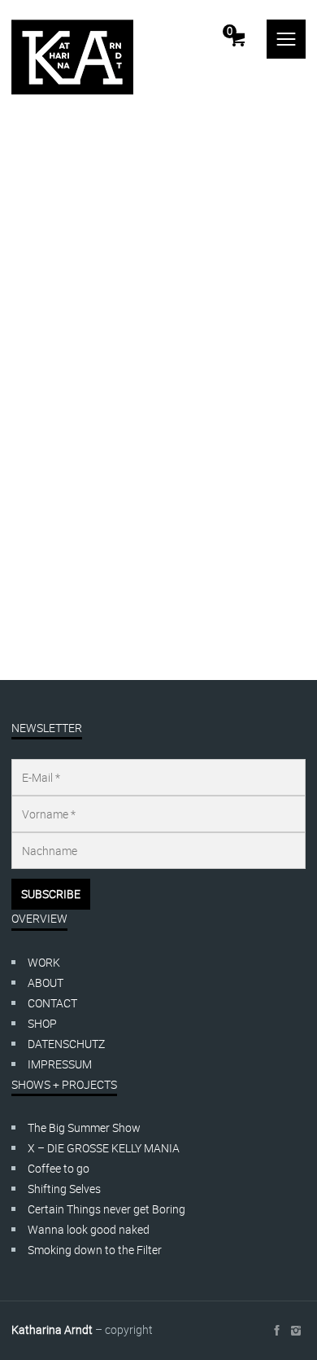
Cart (229, 31)
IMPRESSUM (60, 1064)
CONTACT (52, 1003)
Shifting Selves (64, 1188)
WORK (44, 962)
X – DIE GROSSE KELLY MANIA (104, 1148)
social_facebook (276, 1330)
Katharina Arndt (83, 532)
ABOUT (45, 982)
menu (286, 39)
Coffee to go (58, 1168)
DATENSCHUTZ (66, 1043)
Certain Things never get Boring (106, 1209)
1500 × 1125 (111, 573)
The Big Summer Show (84, 1127)
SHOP (42, 1023)
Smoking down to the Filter (95, 1249)
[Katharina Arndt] (72, 57)
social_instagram (296, 1330)
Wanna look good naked (89, 1229)
